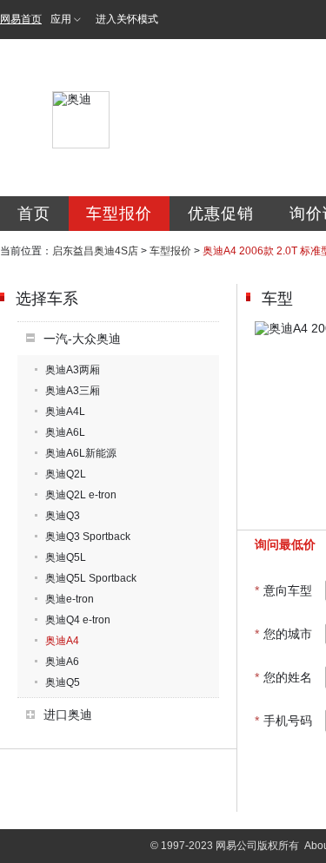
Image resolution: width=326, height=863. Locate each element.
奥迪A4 (62, 641)
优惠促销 (221, 213)
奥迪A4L (65, 411)
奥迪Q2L (65, 474)
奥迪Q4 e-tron (77, 620)
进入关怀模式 (127, 19)
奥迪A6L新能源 (80, 453)
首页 (33, 213)
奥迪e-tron (69, 599)
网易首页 (21, 19)
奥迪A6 (62, 661)
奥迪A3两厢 (72, 370)
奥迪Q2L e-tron (80, 495)
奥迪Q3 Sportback (87, 536)
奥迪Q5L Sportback (90, 578)
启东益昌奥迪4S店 (95, 251)
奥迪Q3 (62, 516)
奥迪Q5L (65, 557)
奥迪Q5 (62, 682)
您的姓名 (283, 677)
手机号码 (283, 721)
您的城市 (283, 634)
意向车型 (283, 590)
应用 (60, 19)
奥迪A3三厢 (72, 391)
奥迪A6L (65, 432)
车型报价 (119, 213)
